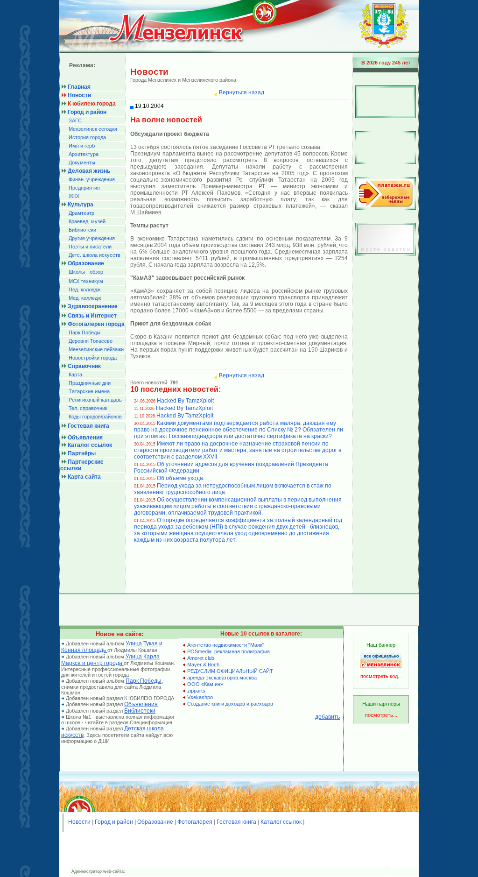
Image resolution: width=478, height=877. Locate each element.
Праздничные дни (90, 383)
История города (87, 137)
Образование (155, 822)
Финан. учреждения (92, 179)
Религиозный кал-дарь (95, 400)
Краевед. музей (87, 221)
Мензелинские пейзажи (96, 349)
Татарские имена (89, 391)
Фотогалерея (194, 822)
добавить (327, 717)
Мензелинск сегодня (93, 129)
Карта (75, 374)
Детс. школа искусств (94, 255)
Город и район (114, 822)
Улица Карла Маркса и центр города (110, 659)
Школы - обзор (86, 272)
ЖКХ (74, 196)
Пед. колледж (84, 289)
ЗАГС (75, 120)
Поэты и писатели (90, 246)
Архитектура (83, 154)
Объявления (141, 704)
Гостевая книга (236, 822)
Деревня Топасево (90, 341)
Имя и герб (82, 146)
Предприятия (84, 188)
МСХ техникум (86, 281)
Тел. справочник (88, 408)
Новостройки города (93, 358)
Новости (79, 822)
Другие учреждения (92, 238)
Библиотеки (82, 230)
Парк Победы (84, 332)
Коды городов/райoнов (95, 416)
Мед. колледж (85, 298)
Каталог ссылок (281, 822)
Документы (82, 162)
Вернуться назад (241, 92)
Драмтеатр (81, 213)
